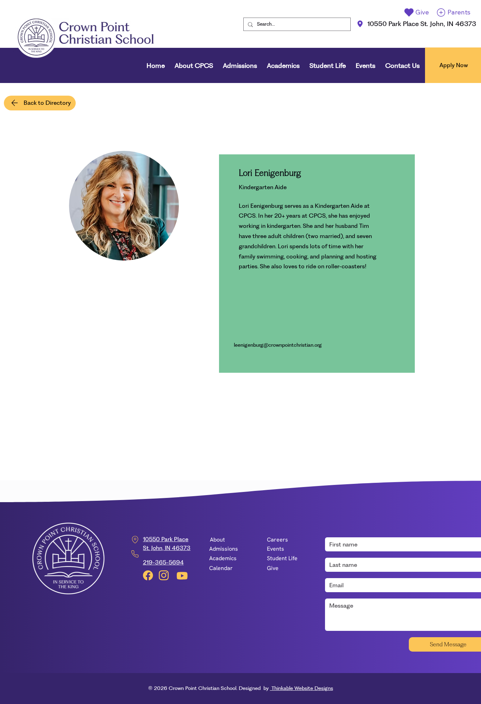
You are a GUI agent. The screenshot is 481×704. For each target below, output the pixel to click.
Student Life (282, 558)
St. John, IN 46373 (166, 547)
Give (273, 568)
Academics (223, 558)
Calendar (221, 568)
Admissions (223, 548)
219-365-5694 (163, 562)
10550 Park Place (165, 539)
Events (275, 548)
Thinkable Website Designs (301, 688)
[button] (194, 65)
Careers (277, 539)
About (217, 539)
